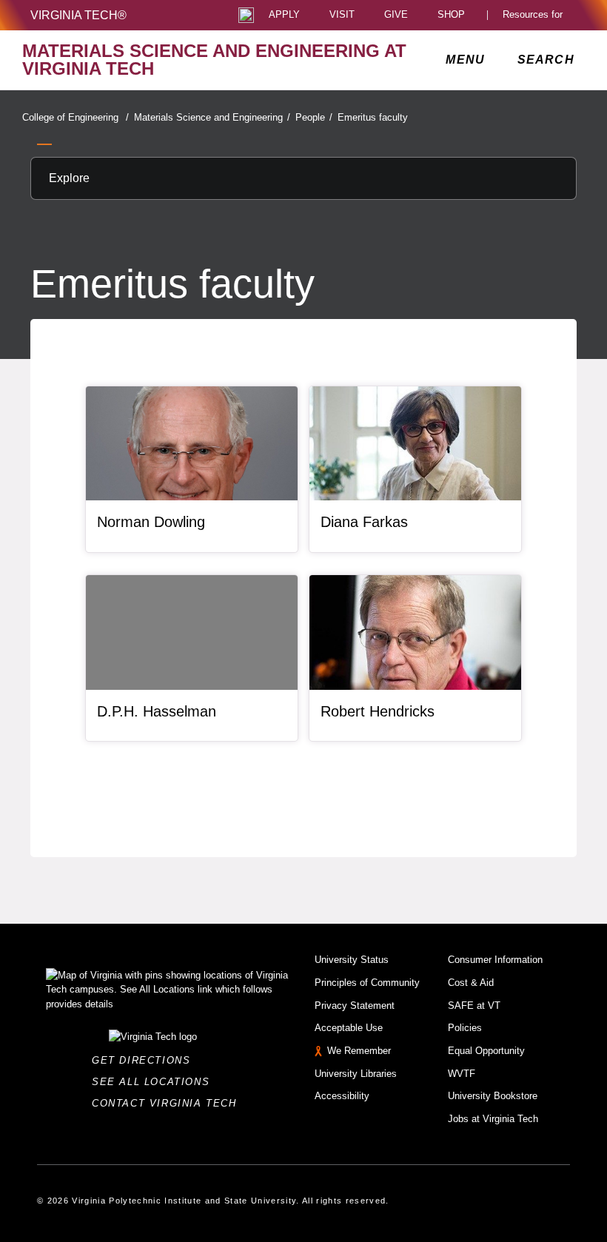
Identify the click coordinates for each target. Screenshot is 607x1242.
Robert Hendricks (378, 711)
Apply (284, 15)
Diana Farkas (364, 522)
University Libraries (356, 1073)
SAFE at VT (474, 1005)
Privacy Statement (355, 1005)
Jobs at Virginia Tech (493, 1118)
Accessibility (342, 1095)
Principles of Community (367, 982)
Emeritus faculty (373, 117)
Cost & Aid (471, 982)
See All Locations (155, 1081)
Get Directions (145, 1060)
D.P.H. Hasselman (156, 711)
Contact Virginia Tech (168, 1103)
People (313, 117)
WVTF (461, 1073)
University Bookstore (492, 1095)
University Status (352, 959)
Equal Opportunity (486, 1050)
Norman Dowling (151, 522)
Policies (465, 1027)
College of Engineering (75, 117)
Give (396, 15)
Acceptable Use (349, 1027)
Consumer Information (495, 959)
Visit (342, 15)
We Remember (359, 1050)
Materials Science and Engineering (212, 117)
